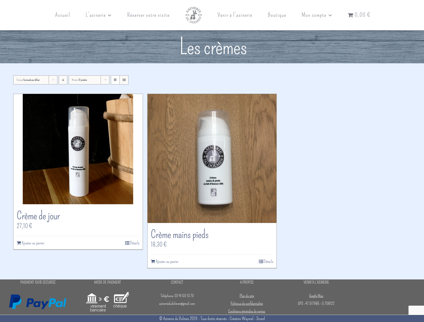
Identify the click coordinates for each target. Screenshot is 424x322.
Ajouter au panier (33, 242)
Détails (134, 242)
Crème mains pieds (179, 234)
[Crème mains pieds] (212, 158)
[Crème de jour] (78, 149)
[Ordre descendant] (63, 79)
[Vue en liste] (124, 80)
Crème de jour (38, 215)
